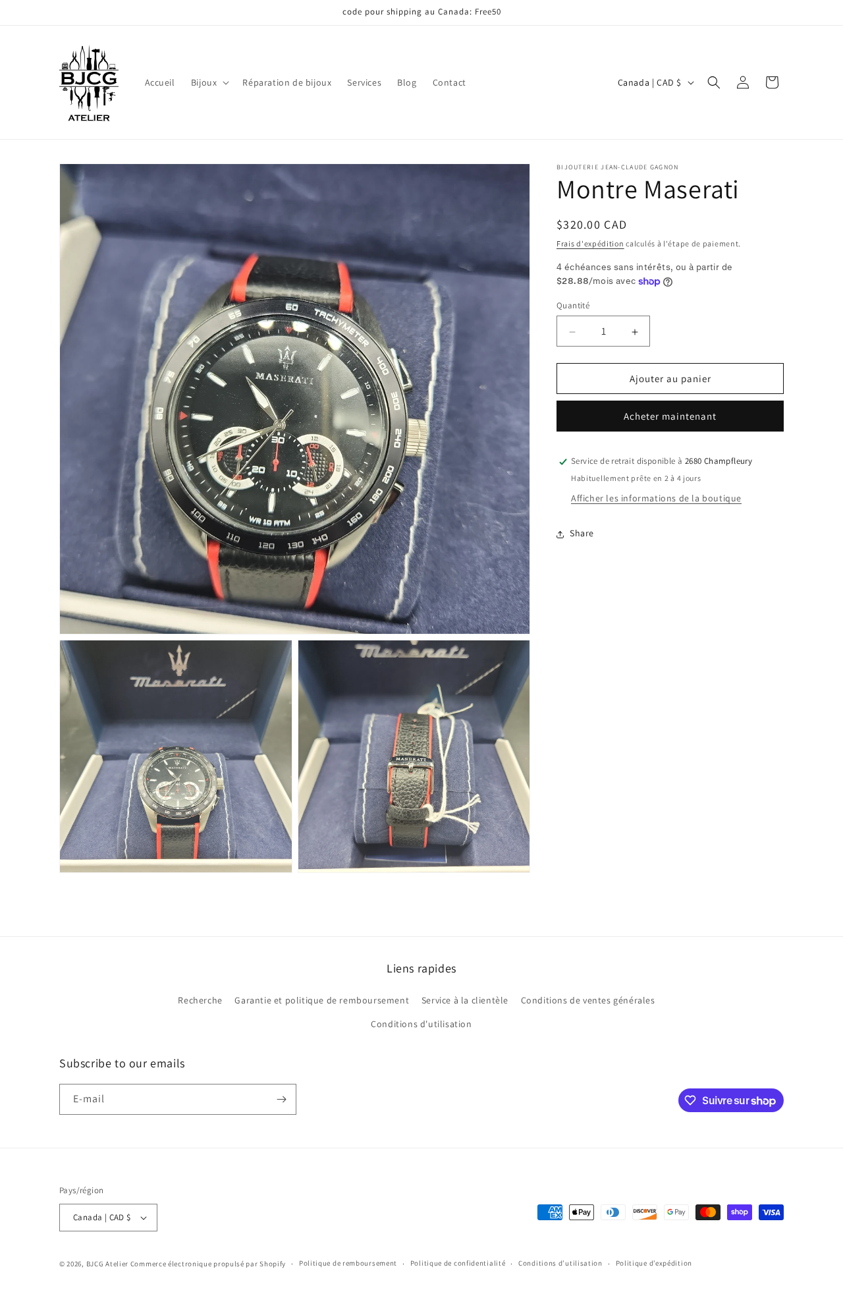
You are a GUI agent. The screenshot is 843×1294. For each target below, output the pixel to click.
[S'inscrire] (281, 1099)
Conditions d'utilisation (421, 1024)
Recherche (200, 1000)
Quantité (573, 306)
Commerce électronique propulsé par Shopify (208, 1263)
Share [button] (582, 534)
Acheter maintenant (670, 416)
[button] (209, 82)
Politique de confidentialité (458, 1263)
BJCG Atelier (107, 1263)
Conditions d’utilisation (560, 1263)
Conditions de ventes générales (588, 1000)
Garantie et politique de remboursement (321, 1000)
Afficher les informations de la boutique (656, 499)
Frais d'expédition (590, 243)
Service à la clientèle (465, 1000)
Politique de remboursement (348, 1263)
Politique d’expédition (654, 1263)
